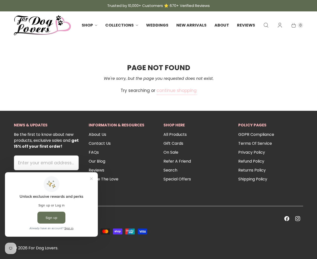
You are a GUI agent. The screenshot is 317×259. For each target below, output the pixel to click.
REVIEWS (246, 25)
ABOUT (221, 25)
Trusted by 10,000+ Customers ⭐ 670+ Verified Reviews (158, 5)
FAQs (94, 152)
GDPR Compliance (256, 134)
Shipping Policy (252, 179)
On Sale (170, 152)
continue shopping (177, 90)
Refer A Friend (177, 161)
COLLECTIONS (119, 25)
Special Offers (177, 179)
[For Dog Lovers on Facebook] (286, 218)
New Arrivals (191, 25)
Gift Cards (173, 143)
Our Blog (97, 161)
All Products (175, 134)
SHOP (87, 25)
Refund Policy (251, 161)
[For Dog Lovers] (42, 25)
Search (170, 170)
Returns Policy (252, 170)
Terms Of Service (255, 143)
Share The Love (103, 179)
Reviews (96, 170)
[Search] (266, 25)
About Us (97, 134)
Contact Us (100, 143)
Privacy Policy (251, 152)
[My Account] (280, 25)
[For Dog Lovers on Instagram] (297, 218)
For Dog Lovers (42, 248)
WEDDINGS (157, 25)
